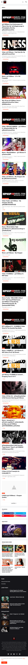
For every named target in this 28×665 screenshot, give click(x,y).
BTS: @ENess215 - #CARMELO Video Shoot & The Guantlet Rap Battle (13, 327)
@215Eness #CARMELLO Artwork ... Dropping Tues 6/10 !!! (13, 375)
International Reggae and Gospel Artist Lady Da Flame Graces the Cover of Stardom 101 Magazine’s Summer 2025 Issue (7, 570)
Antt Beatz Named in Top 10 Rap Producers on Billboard (16, 628)
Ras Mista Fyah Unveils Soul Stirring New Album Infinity (20, 555)
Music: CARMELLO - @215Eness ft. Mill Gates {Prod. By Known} (13, 351)
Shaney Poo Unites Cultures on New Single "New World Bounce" (17, 604)
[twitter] (11, 654)
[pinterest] (20, 654)
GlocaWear (3, 583)
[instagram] (17, 654)
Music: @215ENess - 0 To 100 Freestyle (11, 77)
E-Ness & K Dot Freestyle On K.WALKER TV (10, 472)
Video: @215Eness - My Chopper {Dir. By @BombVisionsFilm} (13, 177)
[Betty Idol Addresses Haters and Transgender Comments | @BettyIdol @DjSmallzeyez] (5, 622)
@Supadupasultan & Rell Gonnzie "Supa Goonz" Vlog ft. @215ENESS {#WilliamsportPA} (12, 447)
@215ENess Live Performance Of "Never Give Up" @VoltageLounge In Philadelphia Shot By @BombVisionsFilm (13, 27)
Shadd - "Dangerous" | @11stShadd (17, 614)
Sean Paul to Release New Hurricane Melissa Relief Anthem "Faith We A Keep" (7, 555)
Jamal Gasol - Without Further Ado (17, 597)
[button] (2, 2)
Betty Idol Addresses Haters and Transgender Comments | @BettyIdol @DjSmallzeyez (17, 622)
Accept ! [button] (4, 662)
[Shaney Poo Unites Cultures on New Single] (5, 605)
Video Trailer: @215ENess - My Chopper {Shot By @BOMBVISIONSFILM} (11, 202)
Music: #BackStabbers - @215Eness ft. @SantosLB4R (14, 153)
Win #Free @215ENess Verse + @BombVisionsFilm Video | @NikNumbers (11, 102)
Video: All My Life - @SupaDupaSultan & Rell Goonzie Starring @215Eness (14, 397)
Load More (13, 503)
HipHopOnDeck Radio (5, 581)
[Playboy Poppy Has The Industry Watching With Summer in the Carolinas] (5, 592)
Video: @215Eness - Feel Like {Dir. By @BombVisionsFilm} (13, 53)
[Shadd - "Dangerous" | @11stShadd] (5, 616)
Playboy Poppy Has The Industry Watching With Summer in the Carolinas (18, 591)
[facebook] (8, 654)
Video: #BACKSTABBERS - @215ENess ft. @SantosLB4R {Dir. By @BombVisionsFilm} (14, 128)
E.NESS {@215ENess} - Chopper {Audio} (12, 496)
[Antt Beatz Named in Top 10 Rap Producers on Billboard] (5, 629)
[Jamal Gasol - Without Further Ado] (5, 599)
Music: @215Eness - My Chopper (12, 253)
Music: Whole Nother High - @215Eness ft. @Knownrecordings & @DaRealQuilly (13, 228)
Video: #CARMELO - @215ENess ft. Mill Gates (13, 274)
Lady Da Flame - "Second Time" (20, 568)
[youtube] (14, 654)
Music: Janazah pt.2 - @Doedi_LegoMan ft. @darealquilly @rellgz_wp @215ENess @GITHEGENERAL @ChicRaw (13, 423)
